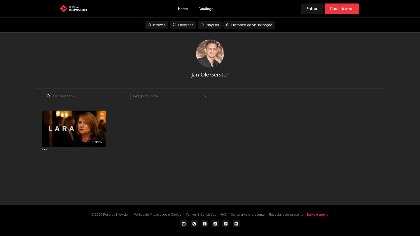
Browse (159, 25)
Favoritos (185, 25)
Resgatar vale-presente (286, 214)
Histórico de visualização (251, 25)
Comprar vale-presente (248, 214)
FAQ (223, 214)
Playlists (212, 25)
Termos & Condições (201, 214)
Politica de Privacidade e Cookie (157, 214)
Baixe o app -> (318, 214)
